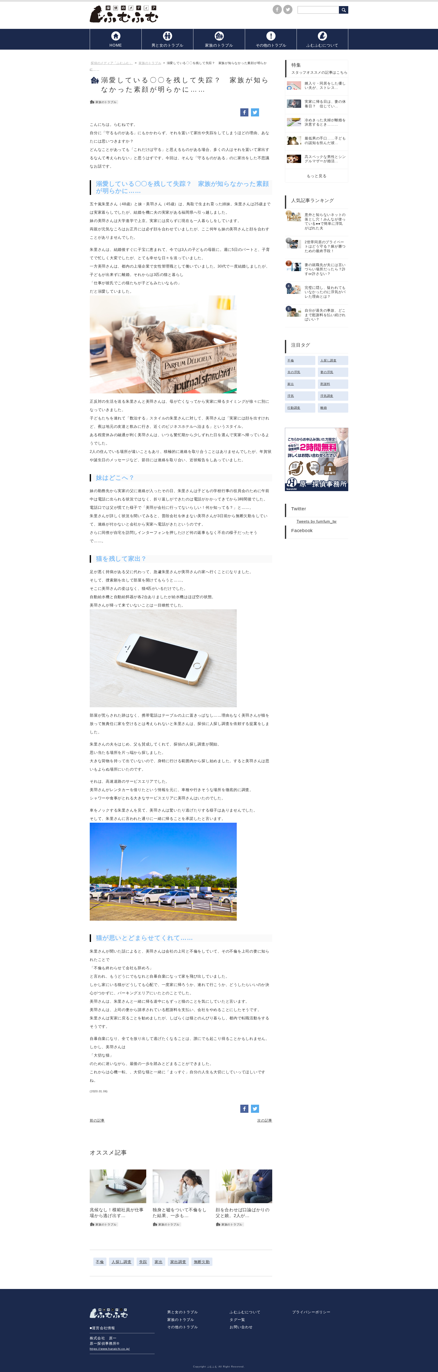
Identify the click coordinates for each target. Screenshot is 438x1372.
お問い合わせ (241, 1327)
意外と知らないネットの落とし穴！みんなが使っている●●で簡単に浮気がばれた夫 (325, 221)
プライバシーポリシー (311, 1312)
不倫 (100, 1262)
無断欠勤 (202, 1262)
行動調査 (293, 408)
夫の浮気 (293, 372)
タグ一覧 (237, 1320)
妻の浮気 (326, 372)
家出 (159, 1262)
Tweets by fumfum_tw (317, 521)
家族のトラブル (180, 1320)
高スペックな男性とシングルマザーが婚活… (325, 159)
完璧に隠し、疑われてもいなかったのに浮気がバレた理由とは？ (325, 292)
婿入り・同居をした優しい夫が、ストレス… (325, 86)
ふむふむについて (245, 1312)
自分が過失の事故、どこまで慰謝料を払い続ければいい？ (325, 315)
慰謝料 (325, 384)
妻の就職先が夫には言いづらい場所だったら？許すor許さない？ (325, 269)
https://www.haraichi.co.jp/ (110, 1348)
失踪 (143, 1262)
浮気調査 (326, 396)
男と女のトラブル (182, 1312)
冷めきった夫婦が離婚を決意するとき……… (325, 122)
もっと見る (317, 176)
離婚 (323, 408)
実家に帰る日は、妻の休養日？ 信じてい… (325, 104)
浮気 (290, 396)
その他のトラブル (182, 1327)
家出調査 (178, 1262)
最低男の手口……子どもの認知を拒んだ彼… (325, 140)
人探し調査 (122, 1262)
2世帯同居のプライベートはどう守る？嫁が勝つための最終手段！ (325, 246)
